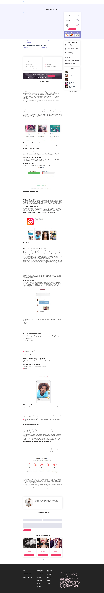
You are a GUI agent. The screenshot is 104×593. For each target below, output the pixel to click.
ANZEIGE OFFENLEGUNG (27, 573)
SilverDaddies (39, 577)
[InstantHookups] (66, 79)
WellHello (38, 584)
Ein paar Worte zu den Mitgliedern (70, 50)
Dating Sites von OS (44, 45)
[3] (28, 515)
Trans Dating (49, 574)
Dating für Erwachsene (40, 573)
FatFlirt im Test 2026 (72, 71)
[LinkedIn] (26, 43)
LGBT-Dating (39, 568)
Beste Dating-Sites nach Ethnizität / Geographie (31, 45)
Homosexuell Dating (40, 570)
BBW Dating (49, 571)
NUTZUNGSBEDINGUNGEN (27, 577)
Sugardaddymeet (39, 580)
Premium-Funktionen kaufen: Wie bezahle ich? (72, 60)
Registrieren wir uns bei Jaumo (70, 52)
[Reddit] (70, 93)
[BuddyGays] (66, 86)
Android (42, 47)
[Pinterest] (30, 43)
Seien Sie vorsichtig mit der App (70, 63)
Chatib (38, 579)
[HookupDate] (66, 75)
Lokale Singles (26, 47)
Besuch (72, 29)
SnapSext (48, 583)
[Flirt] (67, 35)
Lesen (29, 552)
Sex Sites (48, 576)
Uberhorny (38, 583)
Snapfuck (48, 584)
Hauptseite (49, 2)
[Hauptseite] (23, 1)
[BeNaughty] (72, 35)
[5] (30, 515)
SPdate (48, 580)
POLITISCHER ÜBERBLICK (27, 576)
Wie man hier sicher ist (68, 61)
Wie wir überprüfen (26, 574)
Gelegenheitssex (49, 573)
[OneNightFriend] (77, 35)
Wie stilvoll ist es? (68, 57)
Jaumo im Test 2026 (68, 44)
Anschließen (39, 574)
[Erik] (29, 502)
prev (41, 559)
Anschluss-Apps (71, 2)
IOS (46, 47)
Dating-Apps (39, 576)
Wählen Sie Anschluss (63, 2)
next (44, 559)
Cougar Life (49, 579)
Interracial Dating (39, 571)
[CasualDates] (66, 83)
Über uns (24, 571)
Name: (24, 518)
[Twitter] (28, 43)
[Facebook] (24, 43)
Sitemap (24, 579)
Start (51, 75)
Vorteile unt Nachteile (68, 45)
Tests (54, 2)
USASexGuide (39, 586)
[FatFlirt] (66, 72)
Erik (35, 498)
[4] (29, 515)
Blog (57, 2)
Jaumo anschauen (68, 47)
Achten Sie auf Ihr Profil (69, 53)
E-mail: (44, 518)
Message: (25, 522)
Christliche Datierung (50, 568)
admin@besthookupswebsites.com (65, 570)
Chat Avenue (49, 577)
